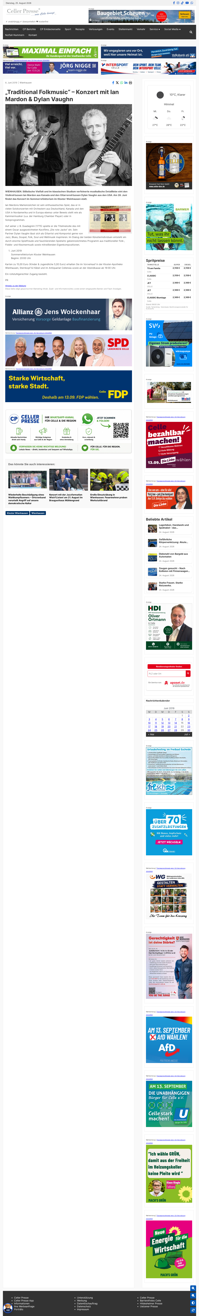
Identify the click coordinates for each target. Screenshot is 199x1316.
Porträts (18, 1309)
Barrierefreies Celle (150, 1300)
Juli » (187, 734)
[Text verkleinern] (193, 1296)
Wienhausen (26, 82)
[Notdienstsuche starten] (188, 673)
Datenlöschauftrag (87, 1303)
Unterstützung (85, 1297)
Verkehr (141, 29)
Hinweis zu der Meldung (15, 286)
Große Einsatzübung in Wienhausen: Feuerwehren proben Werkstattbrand (108, 497)
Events (110, 29)
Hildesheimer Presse (151, 1303)
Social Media (171, 29)
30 (188, 730)
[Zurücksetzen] (193, 1310)
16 (188, 722)
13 (169, 722)
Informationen (21, 1303)
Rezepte (79, 29)
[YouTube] (187, 2)
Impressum (83, 1309)
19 (162, 726)
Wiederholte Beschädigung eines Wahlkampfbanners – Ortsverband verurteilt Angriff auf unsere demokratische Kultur (27, 499)
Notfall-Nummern (14, 35)
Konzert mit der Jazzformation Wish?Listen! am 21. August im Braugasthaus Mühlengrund (66, 497)
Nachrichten (11, 29)
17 (149, 726)
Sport (68, 29)
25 (155, 730)
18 (156, 726)
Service (154, 29)
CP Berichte (29, 29)
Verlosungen (95, 29)
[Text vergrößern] (193, 1288)
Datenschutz (84, 1306)
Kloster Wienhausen (17, 513)
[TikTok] (182, 2)
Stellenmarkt (125, 29)
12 (162, 722)
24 (149, 730)
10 (149, 722)
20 (169, 726)
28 (175, 730)
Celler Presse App (24, 1300)
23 (188, 726)
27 (169, 730)
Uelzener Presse (149, 1306)
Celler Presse (21, 1297)
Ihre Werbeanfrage (24, 1306)
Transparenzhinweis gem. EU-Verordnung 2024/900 (31, 60)
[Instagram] (178, 2)
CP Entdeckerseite (50, 29)
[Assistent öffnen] (8, 1308)
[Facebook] (174, 2)
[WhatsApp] (192, 2)
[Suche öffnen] (191, 32)
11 (156, 722)
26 (162, 730)
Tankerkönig (155, 307)
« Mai (151, 734)
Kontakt (33, 35)
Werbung (82, 1300)
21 (175, 726)
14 (175, 722)
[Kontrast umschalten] (193, 1303)
